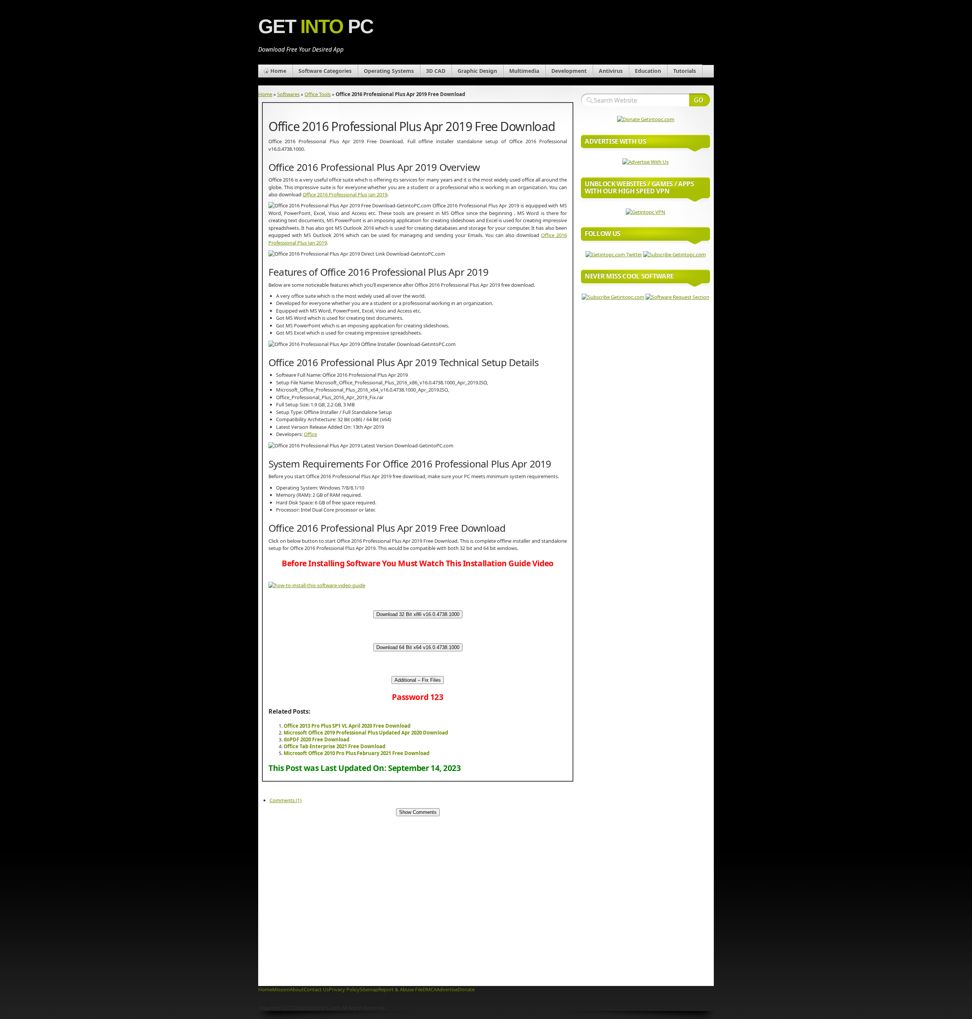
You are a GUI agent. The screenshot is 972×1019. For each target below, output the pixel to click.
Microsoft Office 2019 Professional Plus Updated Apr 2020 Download (366, 732)
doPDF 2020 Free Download (316, 739)
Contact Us (316, 989)
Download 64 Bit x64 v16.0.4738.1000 (417, 647)
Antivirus (611, 70)
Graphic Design (477, 70)
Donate (466, 989)
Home (278, 70)
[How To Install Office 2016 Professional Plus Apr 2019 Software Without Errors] (316, 585)
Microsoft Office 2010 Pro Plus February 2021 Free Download (356, 753)
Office (310, 434)
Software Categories (325, 70)
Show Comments (418, 812)
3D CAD (435, 70)
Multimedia (524, 70)
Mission (281, 989)
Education (648, 70)
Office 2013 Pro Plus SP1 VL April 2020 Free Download (347, 725)
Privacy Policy (344, 989)
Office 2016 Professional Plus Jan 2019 (345, 194)
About (297, 989)
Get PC (315, 26)
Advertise (447, 989)
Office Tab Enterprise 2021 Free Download (334, 746)
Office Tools (318, 94)
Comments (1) (285, 800)
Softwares (288, 94)
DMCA (430, 989)
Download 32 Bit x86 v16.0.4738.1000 (417, 614)
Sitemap (369, 989)
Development (569, 70)
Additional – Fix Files (417, 680)
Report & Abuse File (400, 989)
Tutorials (684, 70)
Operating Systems (389, 70)
